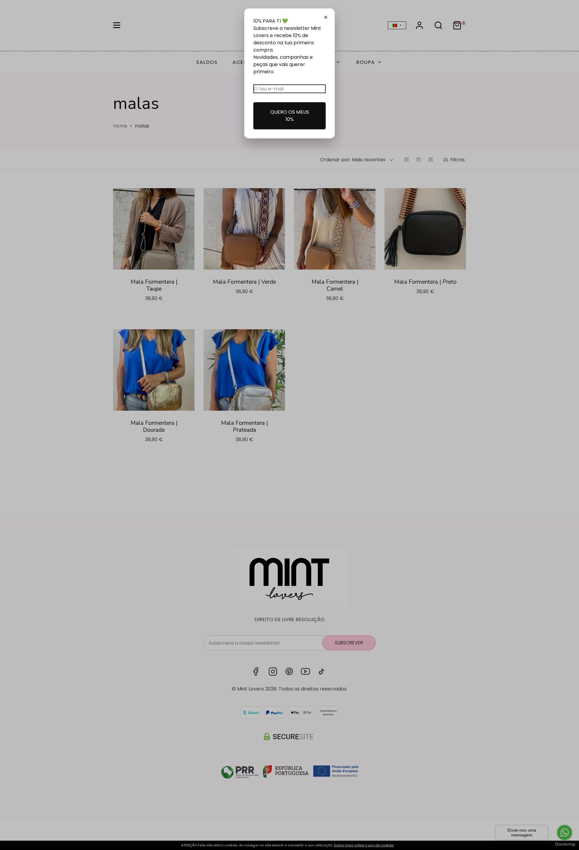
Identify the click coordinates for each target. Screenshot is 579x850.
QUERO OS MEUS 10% (289, 116)
